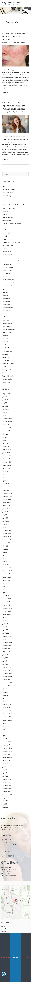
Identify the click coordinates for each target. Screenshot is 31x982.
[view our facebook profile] (1, 957)
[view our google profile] (6, 957)
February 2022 (6, 561)
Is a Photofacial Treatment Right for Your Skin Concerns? (14, 36)
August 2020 (6, 617)
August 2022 (6, 543)
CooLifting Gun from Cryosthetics (11, 224)
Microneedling (6, 311)
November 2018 (7, 677)
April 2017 (5, 736)
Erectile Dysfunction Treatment (11, 242)
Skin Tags (5, 354)
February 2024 (6, 487)
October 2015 (6, 792)
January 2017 (6, 745)
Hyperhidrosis (6, 273)
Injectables (5, 276)
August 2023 (6, 506)
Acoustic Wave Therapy (9, 189)
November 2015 (7, 788)
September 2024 (7, 465)
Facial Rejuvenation (7, 255)
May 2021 (5, 590)
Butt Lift (4, 214)
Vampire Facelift (7, 379)
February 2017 (6, 742)
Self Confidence (7, 342)
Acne (3, 186)
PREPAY (15, 957)
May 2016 (5, 770)
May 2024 (5, 478)
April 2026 (5, 406)
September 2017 (7, 720)
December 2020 (7, 605)
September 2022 (7, 540)
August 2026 (6, 394)
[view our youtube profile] (9, 957)
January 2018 (6, 708)
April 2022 (5, 555)
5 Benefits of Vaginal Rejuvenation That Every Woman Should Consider (13, 105)
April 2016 (5, 773)
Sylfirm (4, 367)
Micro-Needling (6, 304)
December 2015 (7, 785)
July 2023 (5, 509)
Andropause (5, 199)
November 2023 (7, 496)
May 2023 (5, 515)
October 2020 (6, 611)
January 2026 (6, 415)
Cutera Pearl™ (6, 233)
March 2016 (5, 776)
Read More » (5, 92)
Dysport (4, 239)
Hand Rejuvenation (7, 267)
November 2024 (7, 459)
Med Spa (5, 295)
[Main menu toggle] (28, 3)
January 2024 (6, 490)
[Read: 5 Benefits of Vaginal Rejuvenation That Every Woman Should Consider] (15, 124)
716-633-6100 (8, 852)
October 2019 (6, 649)
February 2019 (6, 667)
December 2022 (7, 530)
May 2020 (5, 627)
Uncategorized (6, 370)
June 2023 (5, 512)
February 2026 (6, 412)
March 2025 (5, 447)
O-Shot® (5, 317)
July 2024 (5, 471)
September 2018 (7, 683)
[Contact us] (27, 957)
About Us (4, 929)
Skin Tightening (6, 357)
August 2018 (6, 686)
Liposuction (5, 292)
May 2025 (5, 440)
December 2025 (7, 418)
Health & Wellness (7, 270)
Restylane (5, 336)
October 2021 (6, 574)
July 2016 (5, 764)
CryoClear (5, 230)
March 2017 (5, 739)
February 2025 (6, 450)
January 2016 (6, 782)
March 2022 (5, 558)
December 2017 (7, 711)
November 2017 (7, 714)
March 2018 (5, 701)
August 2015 (6, 798)
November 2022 (7, 534)
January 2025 (6, 453)
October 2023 (6, 499)
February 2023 (6, 524)
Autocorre (5, 202)
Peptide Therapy (7, 323)
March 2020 (6, 633)
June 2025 (5, 437)
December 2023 (7, 493)
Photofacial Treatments (19, 43)
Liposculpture (6, 289)
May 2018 (5, 695)
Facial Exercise (6, 252)
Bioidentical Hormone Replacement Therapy (14, 205)
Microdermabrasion (7, 308)
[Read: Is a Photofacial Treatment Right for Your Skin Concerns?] (15, 56)
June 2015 (5, 804)
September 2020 (7, 614)
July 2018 (5, 689)
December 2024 (7, 456)
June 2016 (5, 767)
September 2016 (7, 757)
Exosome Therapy (7, 245)
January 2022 (6, 565)
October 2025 (6, 425)
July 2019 (5, 655)
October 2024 (6, 462)
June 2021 (5, 586)
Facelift (4, 248)
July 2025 (5, 434)
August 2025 (6, 431)
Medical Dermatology (8, 298)
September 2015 (7, 795)
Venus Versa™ (6, 382)
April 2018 (5, 698)
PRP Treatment (6, 332)
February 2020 (6, 636)
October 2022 (6, 537)
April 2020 (5, 630)
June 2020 (5, 624)
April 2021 (5, 593)
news (3, 314)
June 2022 (5, 549)
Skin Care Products (7, 348)
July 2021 (5, 583)
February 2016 (6, 779)
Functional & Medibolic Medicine (11, 261)
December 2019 (7, 642)
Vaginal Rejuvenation (18, 112)
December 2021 (7, 568)
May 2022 (5, 552)
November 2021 (7, 571)
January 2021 (6, 602)
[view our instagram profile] (4, 957)
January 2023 (6, 527)
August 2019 (6, 652)
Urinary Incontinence (8, 373)
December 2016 (7, 748)
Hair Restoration (6, 264)
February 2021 (6, 599)
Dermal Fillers (6, 236)
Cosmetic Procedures (8, 227)
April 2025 (5, 443)
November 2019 (7, 645)
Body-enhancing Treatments (10, 208)
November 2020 (7, 608)
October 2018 (6, 680)
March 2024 (5, 484)
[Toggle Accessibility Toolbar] (4, 974)
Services (3, 931)
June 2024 (5, 474)
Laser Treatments (7, 286)
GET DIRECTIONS (9, 856)
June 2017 (5, 729)
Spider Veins (6, 360)
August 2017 (6, 723)
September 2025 (7, 428)
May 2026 (5, 403)
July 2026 (5, 397)
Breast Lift (5, 211)
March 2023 (5, 521)
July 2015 (5, 801)
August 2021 (6, 580)
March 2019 (5, 664)
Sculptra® (5, 339)
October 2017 (6, 717)
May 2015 (5, 807)
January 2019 (6, 670)
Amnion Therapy (7, 196)
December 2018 (7, 673)
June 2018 (5, 692)
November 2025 (7, 422)
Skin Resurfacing (7, 351)
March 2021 (5, 596)
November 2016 (7, 751)
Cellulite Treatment (7, 217)
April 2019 (5, 661)
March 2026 (5, 409)
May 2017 (5, 733)
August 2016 (6, 760)
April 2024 (5, 481)
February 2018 (6, 704)
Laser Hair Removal (8, 283)
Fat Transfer (5, 258)
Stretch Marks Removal (8, 364)
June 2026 (5, 400)
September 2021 (7, 577)
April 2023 (5, 518)
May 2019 (5, 658)
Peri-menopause (7, 326)
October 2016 (6, 754)
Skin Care (5, 345)
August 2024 (6, 468)
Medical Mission (6, 301)
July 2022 (5, 546)
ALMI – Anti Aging (7, 193)
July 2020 (5, 621)
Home (3, 926)
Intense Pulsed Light (8, 280)
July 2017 (5, 726)
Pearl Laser (5, 320)
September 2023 (7, 502)
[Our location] (30, 957)
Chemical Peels (6, 221)
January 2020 (6, 639)
